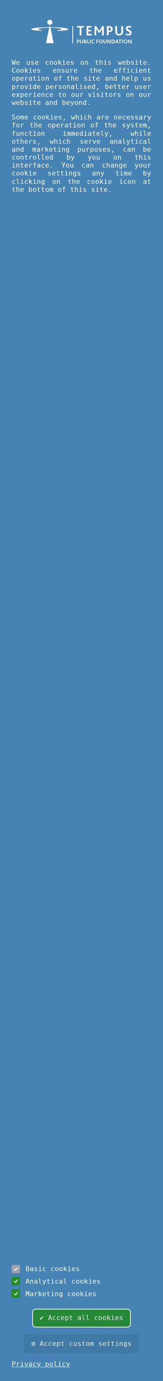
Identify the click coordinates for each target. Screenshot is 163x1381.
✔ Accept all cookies (81, 1318)
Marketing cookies (61, 1294)
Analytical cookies (63, 1281)
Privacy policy (41, 1364)
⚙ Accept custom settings (81, 1344)
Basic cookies (52, 1269)
